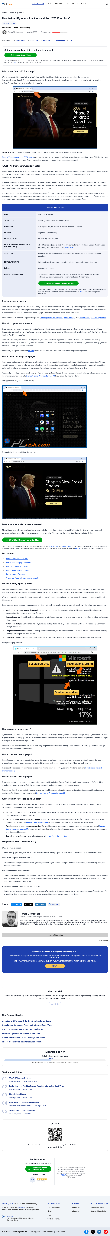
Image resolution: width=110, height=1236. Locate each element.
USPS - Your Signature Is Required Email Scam (23, 1029)
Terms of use (60, 1232)
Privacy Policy (53, 546)
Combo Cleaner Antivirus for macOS (40, 376)
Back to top (103, 941)
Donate (55, 966)
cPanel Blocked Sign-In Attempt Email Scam (22, 1042)
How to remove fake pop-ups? (17, 570)
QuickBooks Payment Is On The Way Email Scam (23, 1037)
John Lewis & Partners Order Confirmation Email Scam (26, 1021)
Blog (67, 4)
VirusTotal (69, 247)
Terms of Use (66, 546)
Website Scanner (79, 4)
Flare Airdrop (69, 318)
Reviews (58, 4)
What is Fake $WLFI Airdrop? (17, 559)
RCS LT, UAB (7, 1204)
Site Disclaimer (48, 1232)
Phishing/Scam (9, 23)
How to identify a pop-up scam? (18, 563)
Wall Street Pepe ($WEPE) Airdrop (92, 318)
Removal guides (38, 4)
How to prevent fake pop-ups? (17, 574)
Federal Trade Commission (37, 822)
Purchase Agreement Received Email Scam (21, 1033)
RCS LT (15, 62)
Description (21, 40)
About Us (75, 1211)
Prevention (60, 40)
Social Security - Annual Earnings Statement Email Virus (27, 1025)
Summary (34, 40)
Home (4, 13)
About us (55, 1004)
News (50, 4)
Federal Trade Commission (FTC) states (18, 157)
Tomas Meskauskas (15, 32)
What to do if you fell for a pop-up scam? (22, 578)
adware (31, 351)
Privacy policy (35, 1232)
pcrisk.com (21, 1207)
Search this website (98, 1211)
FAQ (71, 40)
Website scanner (97, 1207)
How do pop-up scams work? (17, 566)
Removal (46, 40)
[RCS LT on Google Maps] (4, 1218)
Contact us (76, 1207)
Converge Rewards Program (51, 318)
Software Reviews (54, 1219)
